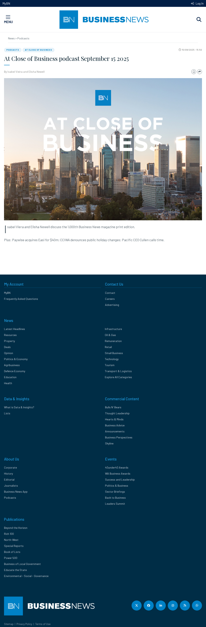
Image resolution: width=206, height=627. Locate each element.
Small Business (114, 353)
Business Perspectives (118, 437)
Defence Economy (14, 371)
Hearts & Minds (114, 419)
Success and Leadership (120, 479)
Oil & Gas (110, 335)
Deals (7, 347)
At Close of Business (38, 50)
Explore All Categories (118, 377)
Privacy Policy (24, 624)
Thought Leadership (117, 413)
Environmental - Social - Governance (26, 576)
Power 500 (10, 558)
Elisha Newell (37, 71)
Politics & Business (116, 485)
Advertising (112, 304)
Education (10, 377)
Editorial (9, 479)
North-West (11, 539)
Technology (111, 359)
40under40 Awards (116, 467)
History (8, 473)
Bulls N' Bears (113, 407)
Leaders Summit (115, 503)
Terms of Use (42, 624)
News (11, 38)
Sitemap (8, 624)
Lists (7, 413)
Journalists (11, 485)
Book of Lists (12, 551)
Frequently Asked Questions (21, 298)
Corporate (10, 467)
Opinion (8, 353)
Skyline (109, 443)
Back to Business (115, 497)
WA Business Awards (117, 473)
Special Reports (14, 545)
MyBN (6, 3)
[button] (199, 20)
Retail (108, 347)
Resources (10, 335)
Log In (199, 3)
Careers (110, 298)
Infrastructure (113, 329)
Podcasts (23, 38)
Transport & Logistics (118, 371)
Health (8, 383)
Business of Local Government (22, 564)
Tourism (109, 365)
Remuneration (113, 341)
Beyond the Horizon (15, 527)
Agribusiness (12, 365)
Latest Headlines (14, 329)
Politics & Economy (16, 359)
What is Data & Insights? (19, 407)
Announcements (115, 431)
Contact (110, 292)
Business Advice (115, 425)
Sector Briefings (115, 491)
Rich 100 (9, 533)
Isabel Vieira (15, 71)
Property (9, 341)
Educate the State (15, 570)
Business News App (16, 491)
